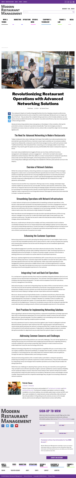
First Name (42, 425)
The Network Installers (54, 388)
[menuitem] (3, 2)
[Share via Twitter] (9, 120)
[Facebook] (66, 2)
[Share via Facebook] (9, 113)
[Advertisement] (38, 36)
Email (41, 433)
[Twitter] (68, 2)
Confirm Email (62, 433)
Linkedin (25, 385)
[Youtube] (74, 2)
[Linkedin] (71, 2)
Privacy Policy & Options (64, 419)
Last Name (61, 425)
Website (31, 385)
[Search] (73, 12)
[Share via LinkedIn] (9, 117)
